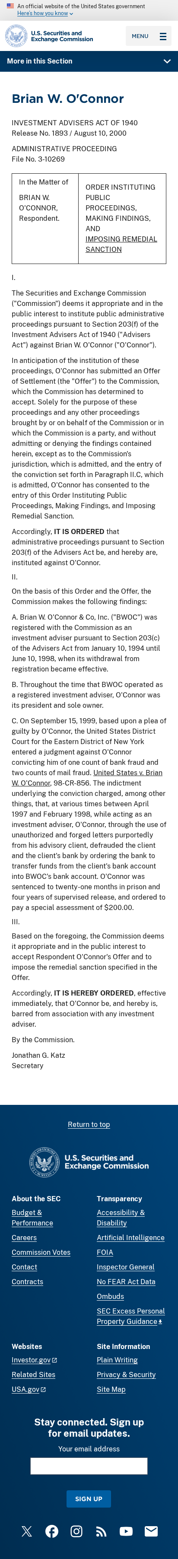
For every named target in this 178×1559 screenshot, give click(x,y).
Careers (24, 1238)
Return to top (89, 1124)
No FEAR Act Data (126, 1282)
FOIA (105, 1252)
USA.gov (25, 1389)
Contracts (27, 1282)
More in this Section (39, 61)
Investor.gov (31, 1360)
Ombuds (110, 1296)
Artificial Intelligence (131, 1238)
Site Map (111, 1389)
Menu (140, 35)
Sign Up (88, 1498)
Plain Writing (117, 1360)
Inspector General (126, 1267)
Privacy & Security (126, 1375)
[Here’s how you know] (89, 10)
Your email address (89, 1449)
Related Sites (33, 1375)
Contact (24, 1267)
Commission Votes (41, 1252)
